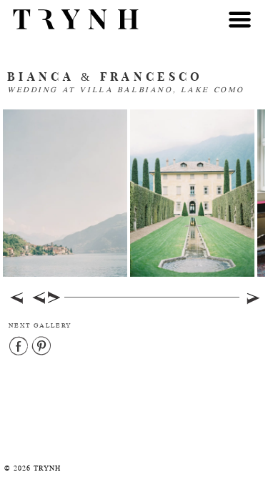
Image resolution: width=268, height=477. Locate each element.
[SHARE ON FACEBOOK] (19, 347)
